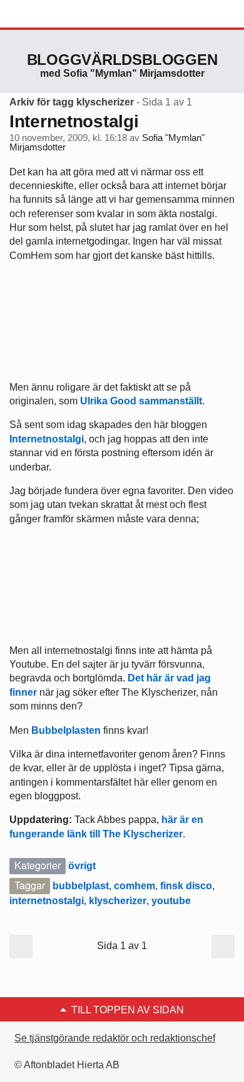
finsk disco (186, 885)
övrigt (82, 865)
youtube (171, 900)
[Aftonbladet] (56, 14)
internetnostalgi (46, 900)
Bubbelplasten (66, 730)
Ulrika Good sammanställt (141, 401)
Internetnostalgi (74, 121)
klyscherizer (117, 900)
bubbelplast (81, 885)
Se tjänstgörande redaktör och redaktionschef (114, 1038)
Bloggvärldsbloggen (122, 59)
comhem (134, 885)
